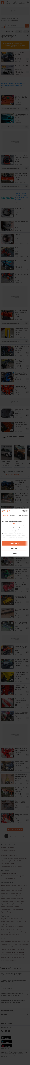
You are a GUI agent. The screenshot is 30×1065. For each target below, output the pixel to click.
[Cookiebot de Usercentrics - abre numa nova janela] (21, 511)
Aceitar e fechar (15, 543)
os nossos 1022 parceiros (14, 524)
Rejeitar (15, 553)
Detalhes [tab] (12, 515)
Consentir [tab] (5, 515)
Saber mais (14, 548)
